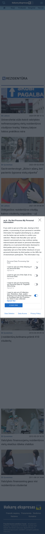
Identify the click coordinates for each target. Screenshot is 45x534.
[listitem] (22, 262)
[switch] (36, 267)
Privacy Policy (36, 313)
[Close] (40, 220)
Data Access (22, 313)
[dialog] (22, 267)
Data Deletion (9, 313)
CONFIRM (13, 305)
